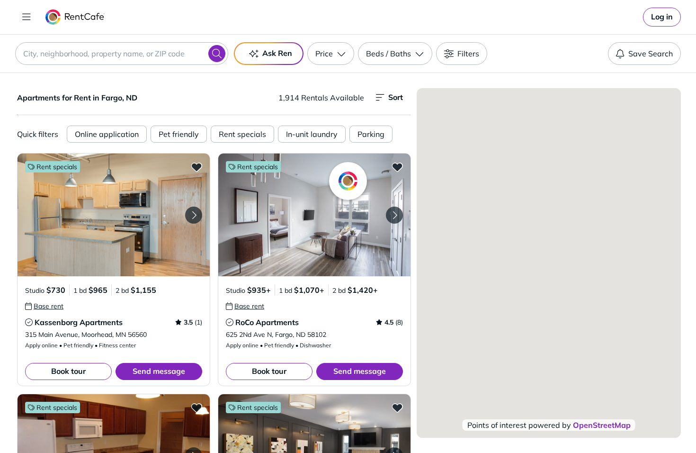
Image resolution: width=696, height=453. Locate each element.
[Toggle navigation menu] (26, 17)
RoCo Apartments (267, 322)
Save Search (650, 53)
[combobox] (121, 53)
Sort (395, 97)
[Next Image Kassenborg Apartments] (193, 215)
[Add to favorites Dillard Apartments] (397, 407)
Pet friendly (179, 134)
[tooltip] (44, 306)
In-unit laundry (312, 134)
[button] (114, 215)
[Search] (216, 53)
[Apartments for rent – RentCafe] (75, 17)
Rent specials (242, 134)
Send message (159, 371)
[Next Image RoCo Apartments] (394, 215)
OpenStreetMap (602, 425)
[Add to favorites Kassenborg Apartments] (196, 166)
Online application (107, 134)
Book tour (68, 371)
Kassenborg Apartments (79, 322)
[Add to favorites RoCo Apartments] (397, 166)
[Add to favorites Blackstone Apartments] (196, 407)
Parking (370, 134)
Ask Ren (277, 53)
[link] (662, 17)
